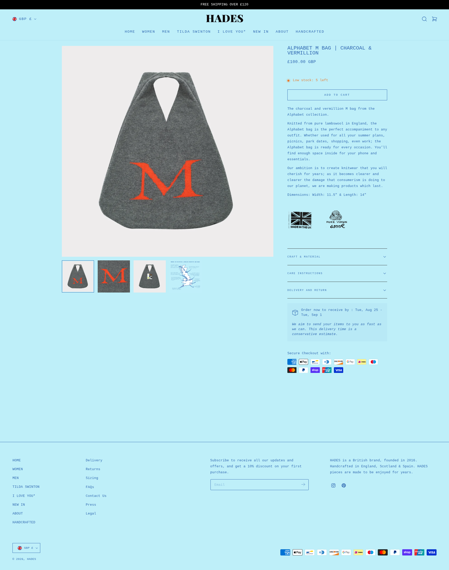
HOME (16, 460)
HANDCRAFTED (23, 522)
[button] (424, 19)
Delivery (94, 460)
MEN (15, 478)
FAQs (90, 487)
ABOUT (17, 514)
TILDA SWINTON (25, 487)
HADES (31, 559)
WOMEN (17, 469)
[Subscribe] (303, 484)
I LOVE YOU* (23, 496)
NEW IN (18, 505)
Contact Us (96, 496)
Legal (91, 514)
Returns (93, 469)
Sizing (92, 478)
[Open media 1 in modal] (264, 54)
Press (91, 505)
